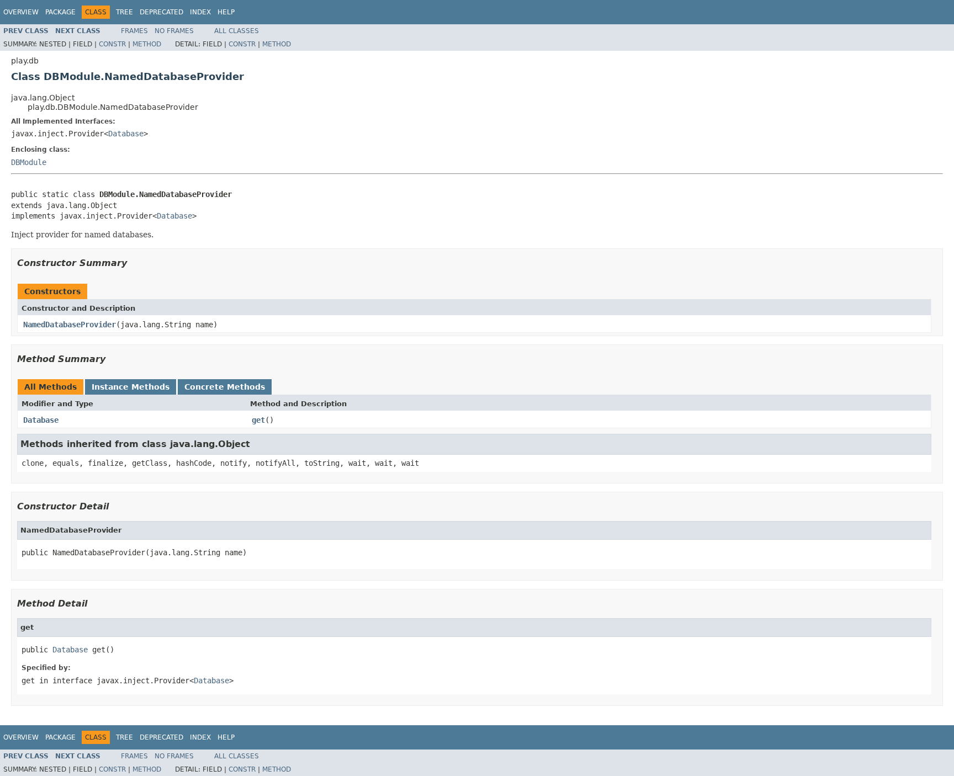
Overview (21, 12)
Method (146, 44)
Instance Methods (130, 386)
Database (126, 133)
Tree (124, 12)
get (258, 420)
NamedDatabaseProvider (69, 324)
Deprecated (161, 12)
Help (226, 12)
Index (200, 12)
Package (60, 12)
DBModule (28, 162)
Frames (134, 31)
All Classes (236, 31)
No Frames (174, 31)
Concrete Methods (224, 386)
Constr (112, 44)
